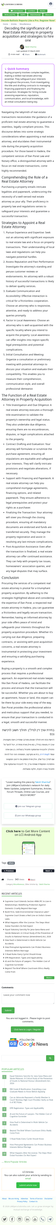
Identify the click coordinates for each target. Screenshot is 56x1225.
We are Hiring (13, 1198)
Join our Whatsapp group (29, 815)
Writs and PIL (10, 14)
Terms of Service (36, 1198)
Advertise (24, 1198)
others (11, 863)
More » (49, 977)
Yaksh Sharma (30, 47)
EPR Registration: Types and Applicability (23, 957)
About (4, 1198)
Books (42, 10)
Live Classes (18, 10)
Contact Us (33, 1201)
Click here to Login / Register (27, 1029)
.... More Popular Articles (14, 1161)
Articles (13, 1069)
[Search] (50, 1058)
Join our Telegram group (29, 806)
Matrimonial (35, 14)
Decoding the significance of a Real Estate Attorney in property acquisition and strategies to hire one (28, 34)
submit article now (28, 1185)
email (28, 1178)
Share (26, 54)
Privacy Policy (22, 1201)
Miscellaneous (18, 884)
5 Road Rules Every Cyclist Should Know (23, 954)
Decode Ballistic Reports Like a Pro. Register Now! (28, 20)
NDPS (23, 14)
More (47, 14)
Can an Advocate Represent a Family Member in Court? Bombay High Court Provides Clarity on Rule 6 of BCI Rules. (31, 1100)
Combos (31, 10)
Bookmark (41, 54)
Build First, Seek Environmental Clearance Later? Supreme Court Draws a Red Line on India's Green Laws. (28, 915)
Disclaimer (48, 1198)
